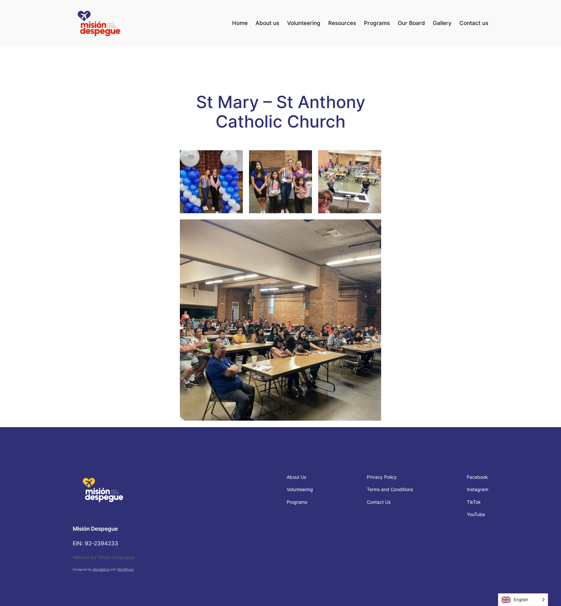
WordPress (125, 569)
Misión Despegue (95, 529)
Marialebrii (101, 569)
